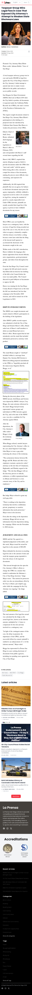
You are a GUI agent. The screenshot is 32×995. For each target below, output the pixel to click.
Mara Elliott (13, 672)
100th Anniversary (8, 973)
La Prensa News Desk (9, 789)
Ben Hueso (5, 672)
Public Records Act (7, 675)
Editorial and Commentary (11, 921)
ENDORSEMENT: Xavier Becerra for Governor (15, 891)
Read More (16, 796)
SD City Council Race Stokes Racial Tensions (15, 878)
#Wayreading (7, 952)
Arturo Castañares (12, 47)
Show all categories (9, 936)
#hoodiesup (6, 959)
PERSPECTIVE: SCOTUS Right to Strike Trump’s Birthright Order (13, 710)
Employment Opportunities (11, 929)
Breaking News (7, 907)
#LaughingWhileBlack (9, 948)
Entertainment (7, 932)
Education (6, 925)
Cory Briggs (21, 672)
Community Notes (8, 914)
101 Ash (5, 977)
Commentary (7, 911)
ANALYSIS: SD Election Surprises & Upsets (14, 888)
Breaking (5, 904)
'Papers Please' (7, 966)
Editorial (5, 918)
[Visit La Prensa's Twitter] (11, 828)
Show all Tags (7, 980)
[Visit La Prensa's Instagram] (7, 828)
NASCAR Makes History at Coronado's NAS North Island (13, 781)
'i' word (5, 970)
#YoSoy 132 (6, 955)
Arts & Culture (7, 900)
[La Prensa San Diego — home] (7, 2)
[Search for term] (29, 2)
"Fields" (4, 944)
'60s (4, 962)
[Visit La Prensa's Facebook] (4, 828)
